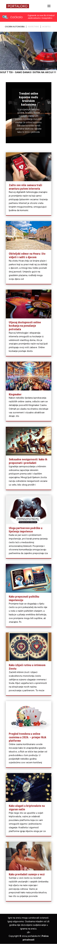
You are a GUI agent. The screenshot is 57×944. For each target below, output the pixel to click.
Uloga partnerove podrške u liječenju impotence (25, 529)
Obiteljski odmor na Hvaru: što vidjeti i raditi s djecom (27, 255)
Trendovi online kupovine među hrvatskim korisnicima (28, 99)
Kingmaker (15, 394)
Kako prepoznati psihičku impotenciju (24, 598)
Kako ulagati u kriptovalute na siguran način (27, 807)
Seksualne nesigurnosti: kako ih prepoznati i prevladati (28, 461)
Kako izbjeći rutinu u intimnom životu (27, 666)
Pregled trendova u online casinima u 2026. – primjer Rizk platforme (27, 737)
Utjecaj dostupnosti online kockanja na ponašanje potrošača (25, 326)
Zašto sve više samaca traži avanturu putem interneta (25, 186)
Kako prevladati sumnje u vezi (27, 874)
